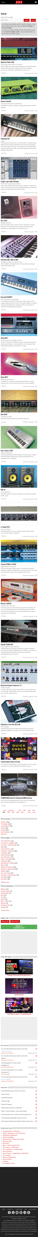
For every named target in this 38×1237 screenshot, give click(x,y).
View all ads (5, 921)
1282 (24, 810)
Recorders (5, 879)
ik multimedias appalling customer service (14, 1118)
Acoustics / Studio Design (10, 845)
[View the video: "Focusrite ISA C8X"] (19, 966)
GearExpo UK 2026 (19, 995)
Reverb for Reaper (6, 1104)
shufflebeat (4, 1065)
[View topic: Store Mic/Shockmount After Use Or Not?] (36, 1091)
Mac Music (6, 1143)
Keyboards (5, 861)
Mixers (4, 865)
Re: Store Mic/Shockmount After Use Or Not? (14, 1049)
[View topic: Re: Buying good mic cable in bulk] (36, 1063)
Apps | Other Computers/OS (11, 1145)
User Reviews (7, 1155)
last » (34, 812)
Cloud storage (5, 1101)
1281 (19, 810)
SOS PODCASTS (7, 841)
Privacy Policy (32, 1209)
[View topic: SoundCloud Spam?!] (36, 1098)
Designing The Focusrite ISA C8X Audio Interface (19, 975)
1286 (8, 812)
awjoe (2, 1058)
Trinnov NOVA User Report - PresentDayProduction (19, 1014)
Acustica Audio (6, 891)
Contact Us (10, 1209)
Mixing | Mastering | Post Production (14, 1133)
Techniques (6, 824)
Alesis (4, 899)
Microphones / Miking (9, 863)
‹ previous (11, 810)
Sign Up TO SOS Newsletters (19, 927)
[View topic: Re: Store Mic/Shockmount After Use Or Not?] (36, 1049)
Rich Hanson (4, 1072)
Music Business (7, 832)
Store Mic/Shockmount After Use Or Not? (13, 1091)
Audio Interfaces (7, 849)
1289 (22, 812)
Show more (5, 882)
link (19, 56)
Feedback (5, 1161)
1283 (28, 810)
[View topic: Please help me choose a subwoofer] (36, 1108)
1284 (33, 810)
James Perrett (4, 1079)
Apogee (4, 907)
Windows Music (7, 1141)
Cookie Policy (18, 1209)
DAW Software (7, 855)
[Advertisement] (19, 942)
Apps (4, 847)
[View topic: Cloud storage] (36, 1101)
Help (25, 1209)
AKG (3, 897)
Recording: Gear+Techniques (7, 1053)
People (5, 830)
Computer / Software (9, 851)
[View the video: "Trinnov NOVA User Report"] (19, 1005)
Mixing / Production (8, 867)
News (4, 828)
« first (4, 810)
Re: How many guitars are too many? (12, 1070)
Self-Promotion (7, 1159)
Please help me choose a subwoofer (11, 1108)
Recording (6, 877)
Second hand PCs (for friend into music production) (16, 1114)
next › (29, 812)
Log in (3, 2)
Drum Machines (7, 857)
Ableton (5, 889)
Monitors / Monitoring (9, 869)
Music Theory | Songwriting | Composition (15, 1153)
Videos (4, 834)
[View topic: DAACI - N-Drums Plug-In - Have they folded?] (36, 1111)
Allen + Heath (6, 901)
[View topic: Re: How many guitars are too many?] (36, 1070)
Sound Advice (7, 826)
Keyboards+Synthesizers (10, 1135)
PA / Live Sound (7, 873)
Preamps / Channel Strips (10, 875)
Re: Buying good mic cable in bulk (11, 1063)
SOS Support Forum (9, 1163)
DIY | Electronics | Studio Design (13, 1149)
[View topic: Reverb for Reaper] (36, 1104)
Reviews (5, 822)
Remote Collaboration (9, 1157)
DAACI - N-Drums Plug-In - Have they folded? (14, 1111)
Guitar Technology (8, 859)
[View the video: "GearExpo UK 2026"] (19, 986)
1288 (17, 812)
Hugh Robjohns (5, 1051)
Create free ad (15, 921)
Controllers (6, 853)
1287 (12, 812)
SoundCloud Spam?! (7, 1097)
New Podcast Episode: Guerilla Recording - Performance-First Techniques (18, 1121)
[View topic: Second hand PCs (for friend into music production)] (36, 1114)
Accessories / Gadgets (9, 843)
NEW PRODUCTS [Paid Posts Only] (13, 1139)
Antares (4, 903)
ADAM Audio (6, 893)
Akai (4, 895)
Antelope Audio (7, 905)
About (3, 1209)
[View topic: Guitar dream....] (36, 1094)
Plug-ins (5, 871)
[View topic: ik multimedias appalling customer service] (36, 1118)
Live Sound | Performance (11, 1147)
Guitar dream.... (6, 1094)
